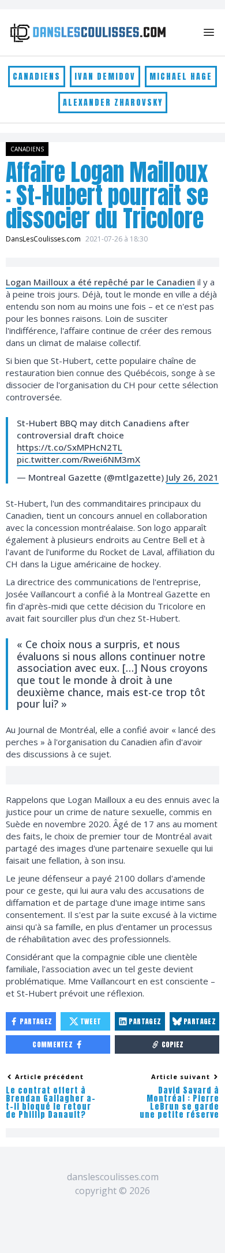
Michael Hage (180, 76)
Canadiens (37, 76)
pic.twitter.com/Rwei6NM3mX (78, 459)
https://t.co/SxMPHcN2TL (69, 447)
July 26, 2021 (192, 477)
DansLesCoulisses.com (43, 239)
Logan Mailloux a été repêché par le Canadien (100, 282)
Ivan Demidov (105, 76)
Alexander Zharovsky (113, 102)
